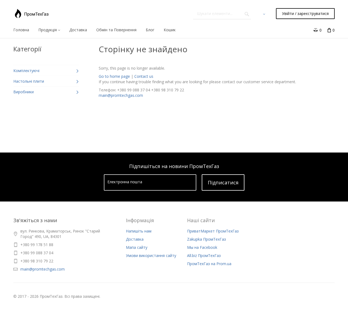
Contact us (143, 76)
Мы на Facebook (202, 247)
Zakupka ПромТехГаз (206, 239)
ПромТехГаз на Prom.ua (209, 263)
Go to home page (114, 76)
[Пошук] (247, 13)
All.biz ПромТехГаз (204, 255)
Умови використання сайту (151, 255)
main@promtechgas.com (121, 95)
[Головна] (31, 13)
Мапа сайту (136, 247)
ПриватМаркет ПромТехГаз (213, 231)
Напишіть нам (138, 231)
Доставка (135, 239)
